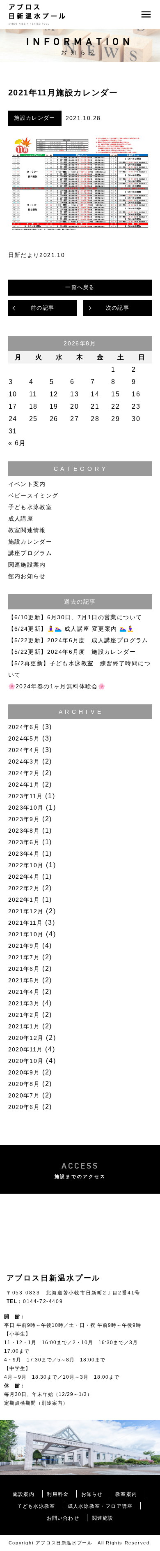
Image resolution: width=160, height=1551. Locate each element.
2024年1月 (24, 784)
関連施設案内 (27, 564)
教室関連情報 (27, 530)
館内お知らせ (27, 576)
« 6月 (17, 443)
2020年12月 (26, 1038)
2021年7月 (24, 957)
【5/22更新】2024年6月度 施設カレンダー (72, 651)
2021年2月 (24, 1015)
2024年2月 (24, 773)
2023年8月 (24, 830)
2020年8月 (24, 1084)
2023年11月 (25, 796)
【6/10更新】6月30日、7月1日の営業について (75, 617)
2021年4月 (24, 991)
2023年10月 (26, 807)
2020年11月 (25, 1049)
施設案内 (23, 1494)
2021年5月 (24, 980)
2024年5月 (24, 738)
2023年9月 (24, 819)
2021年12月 (26, 911)
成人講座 (21, 518)
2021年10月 (26, 934)
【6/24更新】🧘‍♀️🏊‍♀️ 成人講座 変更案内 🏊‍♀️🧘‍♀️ (71, 628)
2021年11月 (25, 922)
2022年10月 (26, 865)
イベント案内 (27, 484)
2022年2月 (24, 888)
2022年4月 (24, 876)
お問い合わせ (63, 1518)
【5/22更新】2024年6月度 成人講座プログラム (78, 640)
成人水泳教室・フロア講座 (100, 1506)
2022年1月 (24, 899)
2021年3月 (24, 1003)
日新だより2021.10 (36, 255)
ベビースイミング (33, 495)
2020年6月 (24, 1107)
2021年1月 (24, 1026)
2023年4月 (24, 853)
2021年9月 (24, 945)
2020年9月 (24, 1072)
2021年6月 (24, 968)
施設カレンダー (34, 118)
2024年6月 (24, 727)
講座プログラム (30, 553)
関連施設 (103, 1518)
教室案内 (126, 1494)
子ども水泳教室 (30, 507)
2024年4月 (24, 750)
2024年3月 (24, 761)
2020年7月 (24, 1095)
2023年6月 (24, 842)
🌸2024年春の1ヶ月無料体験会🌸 (57, 686)
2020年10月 (26, 1061)
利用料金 (58, 1494)
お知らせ (92, 1494)
